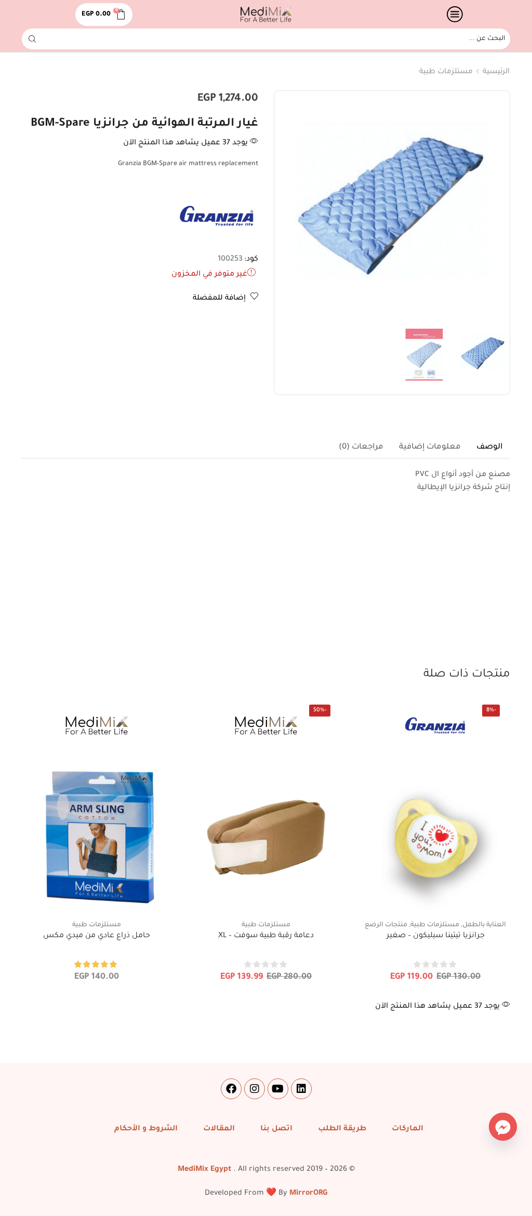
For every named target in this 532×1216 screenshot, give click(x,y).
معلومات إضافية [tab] (430, 447)
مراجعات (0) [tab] (361, 447)
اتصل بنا (276, 1129)
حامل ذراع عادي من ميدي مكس (96, 936)
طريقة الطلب (342, 1129)
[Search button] (32, 39)
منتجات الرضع (386, 925)
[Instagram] (254, 1088)
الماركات (407, 1129)
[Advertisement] (266, 588)
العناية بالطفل (484, 925)
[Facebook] (231, 1088)
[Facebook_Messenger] (503, 1127)
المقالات (219, 1129)
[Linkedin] (301, 1088)
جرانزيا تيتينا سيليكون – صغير (436, 936)
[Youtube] (278, 1088)
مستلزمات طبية (446, 72)
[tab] (489, 447)
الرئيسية (496, 72)
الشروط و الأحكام (146, 1129)
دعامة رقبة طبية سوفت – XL (266, 936)
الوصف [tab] (489, 447)
